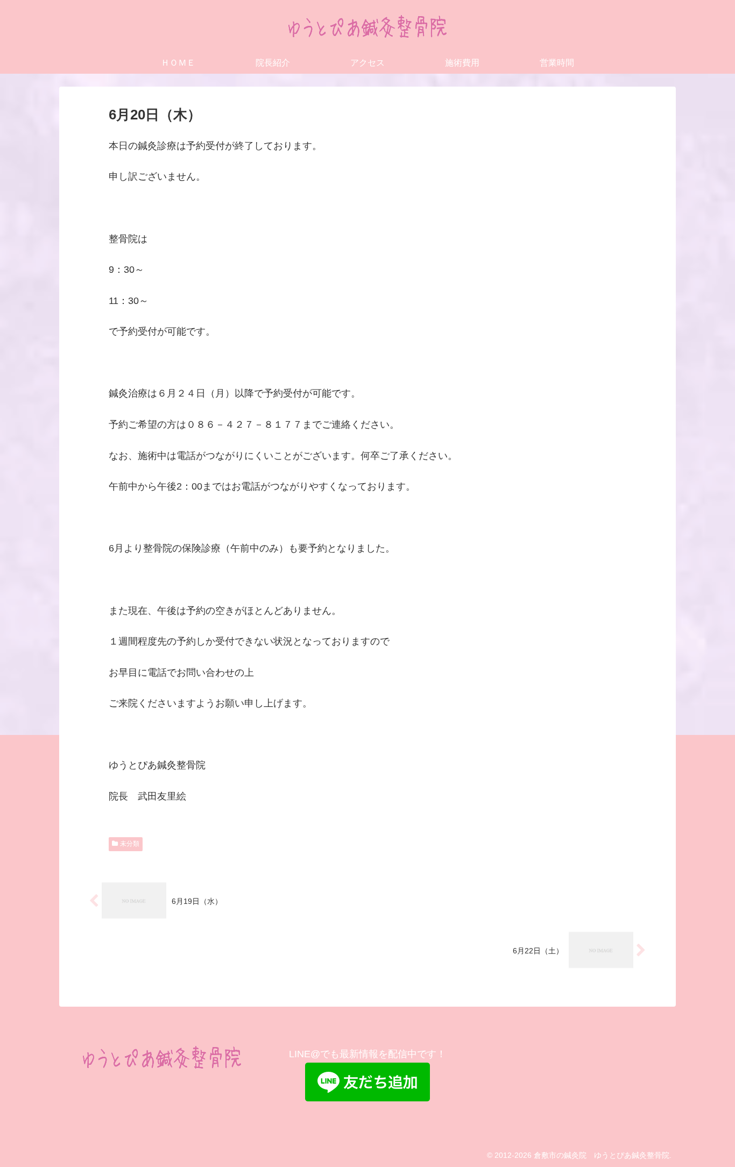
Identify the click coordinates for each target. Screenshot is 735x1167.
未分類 (129, 843)
